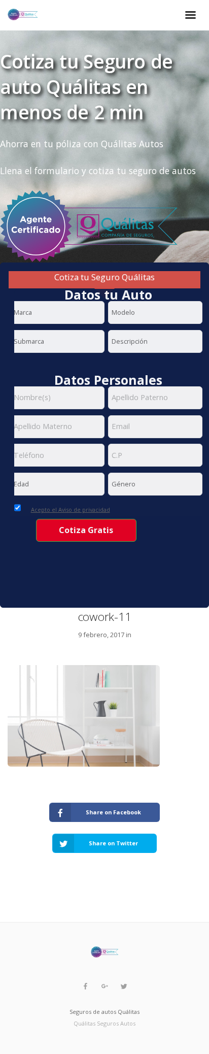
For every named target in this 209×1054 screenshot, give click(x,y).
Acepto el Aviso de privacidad (70, 509)
